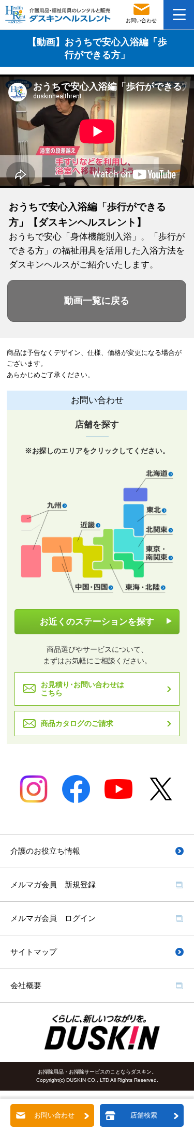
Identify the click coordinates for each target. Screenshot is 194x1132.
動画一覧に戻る (96, 300)
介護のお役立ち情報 (45, 850)
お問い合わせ (54, 1115)
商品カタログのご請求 (77, 723)
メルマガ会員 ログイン (53, 918)
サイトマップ (33, 951)
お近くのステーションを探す (97, 622)
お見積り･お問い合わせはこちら (82, 688)
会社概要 (25, 985)
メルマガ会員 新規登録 (53, 884)
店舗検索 (143, 1115)
